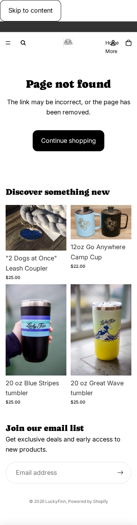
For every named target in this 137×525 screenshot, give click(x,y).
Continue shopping (68, 140)
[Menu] (8, 43)
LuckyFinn (55, 501)
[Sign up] (120, 473)
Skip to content (30, 10)
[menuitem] (111, 51)
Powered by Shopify (88, 501)
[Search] (23, 43)
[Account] (113, 43)
